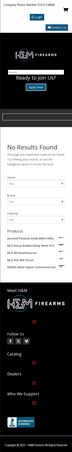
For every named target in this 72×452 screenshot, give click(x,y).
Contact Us (59, 27)
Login (38, 17)
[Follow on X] (18, 341)
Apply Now (36, 87)
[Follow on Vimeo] (26, 341)
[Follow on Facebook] (10, 341)
